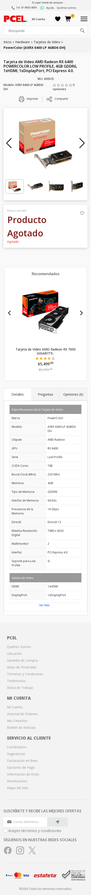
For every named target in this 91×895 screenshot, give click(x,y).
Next (81, 313)
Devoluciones (17, 781)
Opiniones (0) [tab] (73, 394)
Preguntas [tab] (45, 394)
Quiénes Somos (19, 646)
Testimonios (16, 681)
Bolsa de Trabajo (20, 687)
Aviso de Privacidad (21, 667)
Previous (9, 313)
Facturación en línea (22, 760)
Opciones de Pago (21, 767)
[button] (9, 143)
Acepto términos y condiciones (34, 830)
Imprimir (32, 99)
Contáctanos (16, 747)
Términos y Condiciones (25, 674)
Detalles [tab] (17, 394)
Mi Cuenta (38, 19)
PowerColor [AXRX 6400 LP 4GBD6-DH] (34, 47)
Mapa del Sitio (17, 788)
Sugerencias (16, 754)
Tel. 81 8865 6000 (26, 7)
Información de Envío (23, 774)
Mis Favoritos (17, 720)
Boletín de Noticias (21, 727)
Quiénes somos (66, 7)
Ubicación (14, 653)
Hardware (22, 42)
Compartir (61, 99)
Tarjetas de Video (47, 42)
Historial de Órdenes (22, 714)
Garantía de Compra (22, 660)
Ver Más (44, 605)
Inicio (7, 42)
